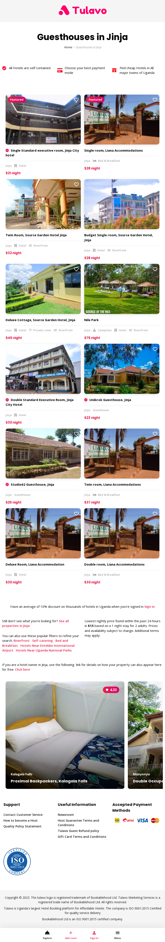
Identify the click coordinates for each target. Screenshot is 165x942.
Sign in (149, 606)
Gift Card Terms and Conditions (82, 837)
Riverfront (22, 640)
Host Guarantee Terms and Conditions (78, 822)
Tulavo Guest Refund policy (78, 831)
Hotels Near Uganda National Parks (44, 650)
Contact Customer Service (23, 815)
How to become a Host (20, 820)
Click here (22, 669)
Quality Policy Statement (22, 826)
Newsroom (66, 815)
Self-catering (42, 640)
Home (68, 47)
